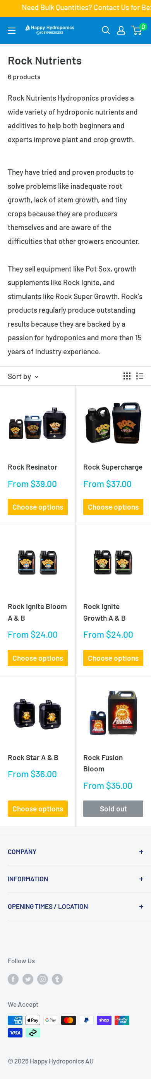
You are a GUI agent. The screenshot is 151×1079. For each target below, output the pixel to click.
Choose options (37, 506)
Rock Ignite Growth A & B (104, 612)
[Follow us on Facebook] (13, 979)
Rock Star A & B (33, 757)
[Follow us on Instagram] (42, 979)
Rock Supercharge (112, 466)
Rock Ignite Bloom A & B (37, 612)
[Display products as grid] (127, 375)
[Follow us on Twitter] (27, 979)
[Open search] (106, 30)
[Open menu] (11, 31)
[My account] (121, 30)
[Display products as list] (139, 375)
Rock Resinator (32, 466)
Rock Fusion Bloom (103, 763)
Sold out (113, 808)
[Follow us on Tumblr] (57, 979)
